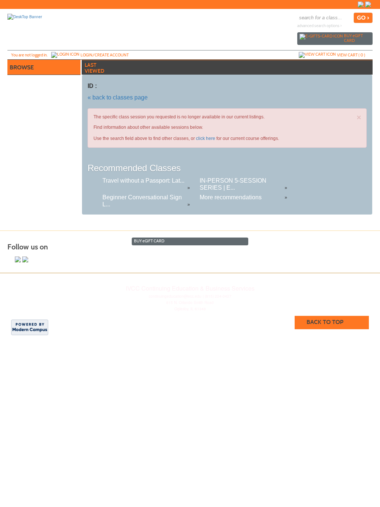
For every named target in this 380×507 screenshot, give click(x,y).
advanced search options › (319, 25)
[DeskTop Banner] (24, 16)
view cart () (351, 55)
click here (205, 138)
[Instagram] (368, 4)
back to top (325, 322)
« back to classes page (118, 97)
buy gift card (353, 38)
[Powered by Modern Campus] (29, 327)
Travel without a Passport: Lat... (143, 180)
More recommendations (231, 197)
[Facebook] (361, 4)
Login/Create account (105, 55)
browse (22, 67)
